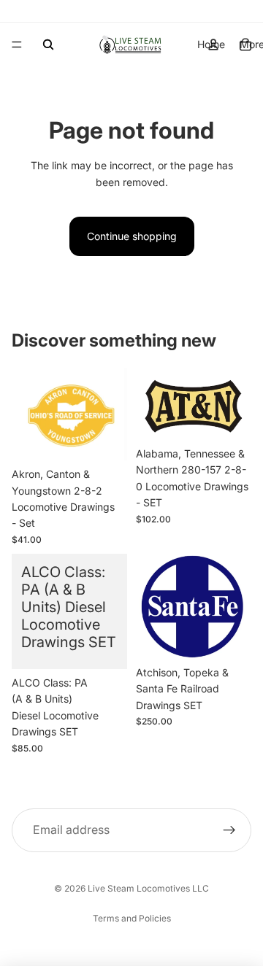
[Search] (48, 44)
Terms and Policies (132, 918)
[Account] (213, 44)
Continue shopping (132, 236)
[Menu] (17, 44)
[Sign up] (229, 830)
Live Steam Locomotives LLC (148, 888)
